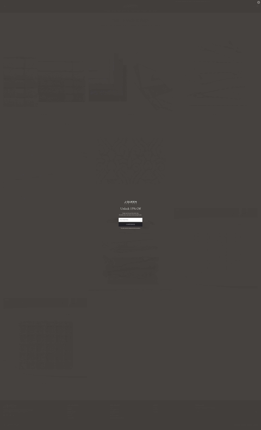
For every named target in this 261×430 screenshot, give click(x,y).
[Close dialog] (259, 2)
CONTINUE (130, 224)
